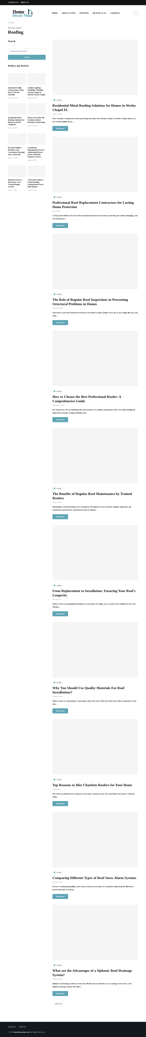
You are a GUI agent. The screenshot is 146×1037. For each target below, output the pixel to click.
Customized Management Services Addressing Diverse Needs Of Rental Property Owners (36, 152)
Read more (60, 128)
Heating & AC (99, 13)
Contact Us (13, 2)
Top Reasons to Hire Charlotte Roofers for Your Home (92, 785)
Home (55, 13)
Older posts (58, 1004)
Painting (84, 13)
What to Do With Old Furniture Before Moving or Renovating (36, 120)
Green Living (69, 13)
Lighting (115, 13)
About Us (25, 2)
